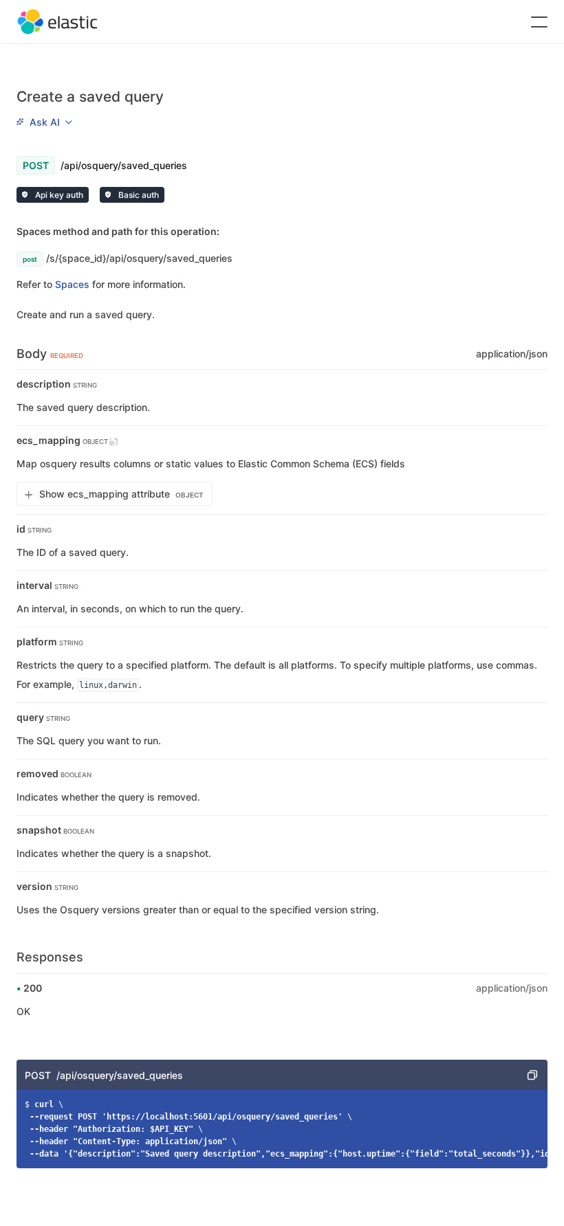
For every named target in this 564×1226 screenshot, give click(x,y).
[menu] (44, 122)
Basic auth (137, 195)
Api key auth (58, 195)
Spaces (72, 284)
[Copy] (532, 1075)
